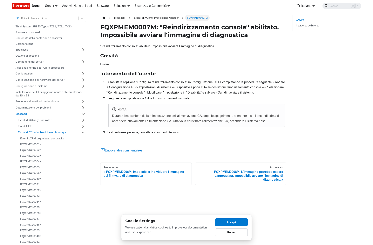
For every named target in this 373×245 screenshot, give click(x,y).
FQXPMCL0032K (30, 190)
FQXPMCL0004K (30, 161)
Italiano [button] (306, 5)
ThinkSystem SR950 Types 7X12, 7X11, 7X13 (44, 26)
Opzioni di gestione (27, 55)
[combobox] (21, 18)
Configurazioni (24, 73)
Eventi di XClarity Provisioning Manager (42, 132)
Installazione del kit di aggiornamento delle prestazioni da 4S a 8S (49, 93)
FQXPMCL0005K (30, 172)
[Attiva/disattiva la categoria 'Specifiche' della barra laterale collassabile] (83, 50)
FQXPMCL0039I (30, 230)
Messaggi (21, 113)
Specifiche (22, 49)
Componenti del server (30, 61)
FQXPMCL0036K (30, 213)
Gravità (300, 19)
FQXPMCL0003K (30, 155)
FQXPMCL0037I (30, 218)
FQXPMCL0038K (30, 224)
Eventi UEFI (25, 126)
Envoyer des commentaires (123, 150)
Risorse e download (28, 32)
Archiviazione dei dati (77, 5)
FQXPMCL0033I (30, 195)
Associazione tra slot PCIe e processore (40, 67)
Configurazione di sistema (31, 86)
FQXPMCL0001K (30, 144)
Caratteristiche (24, 43)
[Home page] (104, 18)
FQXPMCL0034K (30, 201)
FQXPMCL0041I (30, 241)
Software (103, 5)
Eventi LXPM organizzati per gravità (42, 138)
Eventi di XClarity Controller (34, 120)
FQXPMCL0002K (30, 149)
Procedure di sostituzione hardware (37, 101)
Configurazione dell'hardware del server (40, 79)
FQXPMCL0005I (30, 167)
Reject (231, 232)
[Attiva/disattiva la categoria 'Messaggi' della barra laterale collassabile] (83, 114)
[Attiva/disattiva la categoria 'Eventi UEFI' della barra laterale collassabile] (83, 126)
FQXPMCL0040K (30, 236)
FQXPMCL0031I (30, 184)
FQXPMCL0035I (30, 207)
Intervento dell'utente (307, 25)
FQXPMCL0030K (30, 178)
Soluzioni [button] (119, 5)
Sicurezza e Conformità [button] (150, 5)
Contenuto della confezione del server (39, 37)
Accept (231, 222)
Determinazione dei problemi (33, 107)
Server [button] (49, 5)
